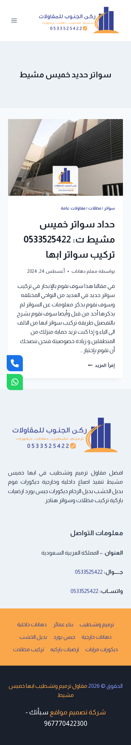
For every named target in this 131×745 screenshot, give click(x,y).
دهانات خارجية (97, 637)
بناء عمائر (63, 624)
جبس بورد (64, 637)
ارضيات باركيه (64, 649)
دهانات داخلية (32, 624)
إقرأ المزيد (101, 365)
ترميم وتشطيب (97, 624)
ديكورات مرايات (101, 649)
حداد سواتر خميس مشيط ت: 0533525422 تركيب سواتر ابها (69, 239)
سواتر (109, 208)
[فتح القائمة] (14, 20)
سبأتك (38, 712)
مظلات (94, 208)
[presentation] (65, 157)
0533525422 (89, 572)
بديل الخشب (33, 637)
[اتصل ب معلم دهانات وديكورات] (15, 363)
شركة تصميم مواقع (78, 712)
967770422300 (65, 723)
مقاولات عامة (73, 208)
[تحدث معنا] (15, 382)
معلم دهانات (84, 271)
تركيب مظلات (28, 649)
